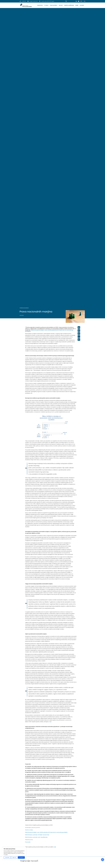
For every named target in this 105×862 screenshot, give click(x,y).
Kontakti (82, 5)
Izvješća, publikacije (69, 5)
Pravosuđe (27, 842)
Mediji (76, 5)
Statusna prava (29, 839)
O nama (46, 5)
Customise (7, 857)
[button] (79, 327)
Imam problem (53, 5)
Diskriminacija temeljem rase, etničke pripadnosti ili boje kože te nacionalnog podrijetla (49, 330)
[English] (84, 1)
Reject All (14, 857)
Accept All (21, 857)
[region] (14, 853)
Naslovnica (40, 5)
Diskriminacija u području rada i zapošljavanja (36, 837)
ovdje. (50, 721)
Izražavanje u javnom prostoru (32, 827)
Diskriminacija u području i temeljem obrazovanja (37, 834)
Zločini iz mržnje (29, 830)
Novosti (61, 5)
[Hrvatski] (81, 1)
